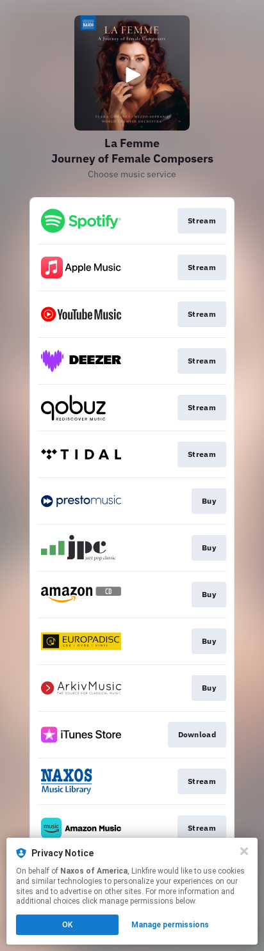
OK (67, 924)
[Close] (244, 851)
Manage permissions (170, 924)
